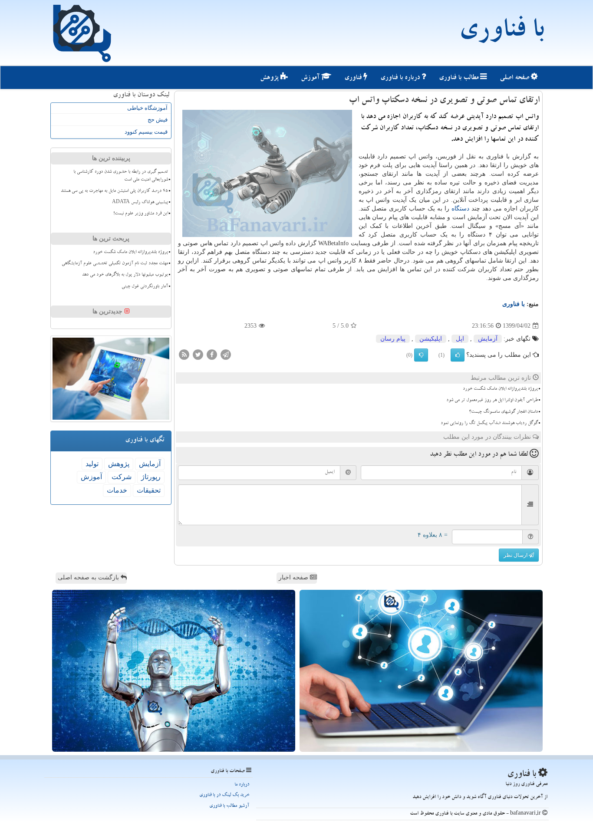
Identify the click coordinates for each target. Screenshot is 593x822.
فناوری (353, 78)
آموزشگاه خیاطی (147, 108)
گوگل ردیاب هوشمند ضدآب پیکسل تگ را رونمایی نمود (489, 423)
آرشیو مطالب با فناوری (229, 806)
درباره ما (241, 785)
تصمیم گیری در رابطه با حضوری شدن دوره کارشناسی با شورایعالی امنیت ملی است (120, 176)
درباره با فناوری (401, 78)
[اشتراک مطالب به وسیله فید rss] (184, 354)
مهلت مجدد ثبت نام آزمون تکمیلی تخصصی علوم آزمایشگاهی (115, 263)
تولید (92, 463)
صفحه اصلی (515, 78)
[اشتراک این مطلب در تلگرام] (226, 354)
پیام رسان (392, 338)
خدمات (117, 490)
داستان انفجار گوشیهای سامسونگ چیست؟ (503, 412)
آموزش (311, 78)
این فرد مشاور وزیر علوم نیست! (140, 214)
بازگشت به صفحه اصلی (89, 577)
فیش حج (158, 119)
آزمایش (487, 338)
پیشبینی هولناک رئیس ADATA (140, 202)
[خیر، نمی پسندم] (421, 355)
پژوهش (270, 78)
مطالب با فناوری (459, 78)
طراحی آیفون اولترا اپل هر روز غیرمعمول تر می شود (492, 400)
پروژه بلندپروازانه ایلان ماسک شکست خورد (500, 389)
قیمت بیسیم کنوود (146, 131)
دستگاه (460, 208)
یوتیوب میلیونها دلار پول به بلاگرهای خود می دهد (125, 275)
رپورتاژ (151, 476)
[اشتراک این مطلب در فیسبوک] (212, 354)
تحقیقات (149, 490)
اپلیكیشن (430, 338)
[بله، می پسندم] (458, 355)
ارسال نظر (516, 555)
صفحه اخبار (294, 577)
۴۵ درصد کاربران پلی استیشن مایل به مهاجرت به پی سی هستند (114, 191)
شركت (122, 476)
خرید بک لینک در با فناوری (224, 795)
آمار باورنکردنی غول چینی (145, 286)
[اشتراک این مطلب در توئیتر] (198, 354)
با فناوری (501, 32)
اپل (460, 338)
